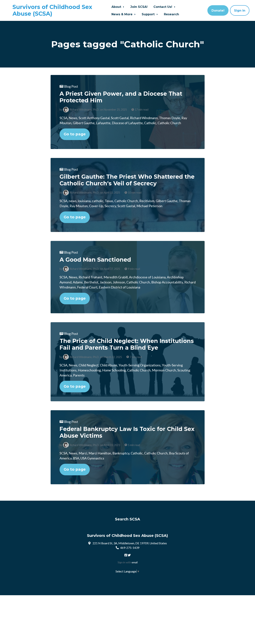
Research (171, 14)
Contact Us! (163, 7)
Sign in (239, 10)
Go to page (75, 134)
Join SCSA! (138, 7)
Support (149, 14)
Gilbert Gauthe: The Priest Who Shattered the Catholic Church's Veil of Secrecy (127, 180)
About (116, 7)
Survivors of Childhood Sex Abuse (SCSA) (52, 10)
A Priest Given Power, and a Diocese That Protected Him (121, 97)
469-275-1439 (129, 547)
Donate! (218, 10)
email (135, 562)
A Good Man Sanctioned (95, 259)
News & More (122, 14)
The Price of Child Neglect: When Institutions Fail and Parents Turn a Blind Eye (127, 344)
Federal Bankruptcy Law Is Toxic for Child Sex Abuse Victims (127, 432)
